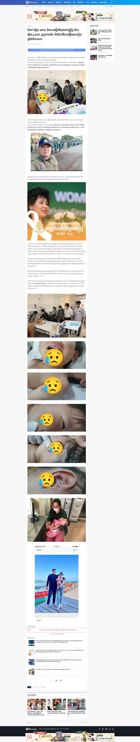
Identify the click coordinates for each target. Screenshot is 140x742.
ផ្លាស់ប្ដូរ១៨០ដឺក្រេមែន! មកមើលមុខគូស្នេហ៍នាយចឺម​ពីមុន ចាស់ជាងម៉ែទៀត (56, 712)
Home (27, 6)
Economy (64, 6)
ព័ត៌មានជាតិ (43, 687)
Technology (56, 6)
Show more (83, 695)
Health (72, 6)
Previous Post (30, 722)
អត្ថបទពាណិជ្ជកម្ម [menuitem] (103, 2)
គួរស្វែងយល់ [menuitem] (80, 2)
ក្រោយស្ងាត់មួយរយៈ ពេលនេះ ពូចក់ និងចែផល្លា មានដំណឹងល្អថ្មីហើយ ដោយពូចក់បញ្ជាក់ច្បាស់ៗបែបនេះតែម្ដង (35, 713)
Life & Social (47, 6)
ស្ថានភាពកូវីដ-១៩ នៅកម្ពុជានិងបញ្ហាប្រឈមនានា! (105, 56)
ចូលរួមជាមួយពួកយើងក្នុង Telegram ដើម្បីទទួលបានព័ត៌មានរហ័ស (56, 50)
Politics (33, 6)
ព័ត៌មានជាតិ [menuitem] (57, 2)
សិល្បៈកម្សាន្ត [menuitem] (94, 2)
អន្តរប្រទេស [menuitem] (50, 2)
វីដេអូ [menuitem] (87, 2)
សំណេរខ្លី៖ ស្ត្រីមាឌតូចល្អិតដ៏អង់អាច (104, 39)
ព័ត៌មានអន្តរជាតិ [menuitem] (67, 2)
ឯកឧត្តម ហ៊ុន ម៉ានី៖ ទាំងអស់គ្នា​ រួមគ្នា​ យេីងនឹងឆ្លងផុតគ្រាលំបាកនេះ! (105, 32)
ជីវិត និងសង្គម (37, 687)
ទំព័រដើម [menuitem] (43, 2)
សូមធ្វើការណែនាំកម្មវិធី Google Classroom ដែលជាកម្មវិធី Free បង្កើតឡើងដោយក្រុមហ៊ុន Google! (105, 48)
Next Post (84, 722)
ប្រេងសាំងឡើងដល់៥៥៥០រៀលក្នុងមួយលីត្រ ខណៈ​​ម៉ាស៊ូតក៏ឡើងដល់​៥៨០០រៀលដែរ (76, 713)
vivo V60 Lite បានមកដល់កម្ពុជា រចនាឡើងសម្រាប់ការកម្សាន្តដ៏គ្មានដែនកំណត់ (52, 669)
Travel (77, 6)
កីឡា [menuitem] (74, 2)
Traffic (40, 6)
